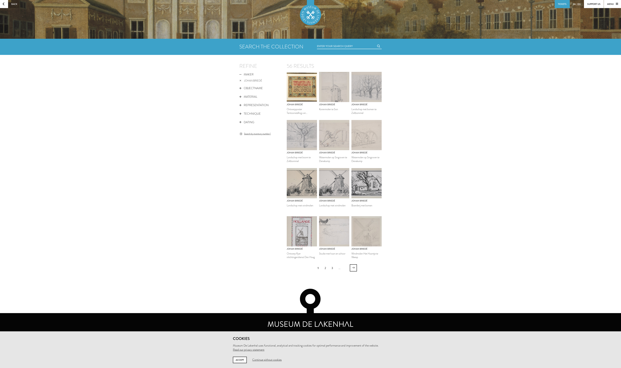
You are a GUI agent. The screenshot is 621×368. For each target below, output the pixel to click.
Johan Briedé (253, 81)
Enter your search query (328, 42)
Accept (240, 360)
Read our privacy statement (248, 350)
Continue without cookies (267, 360)
